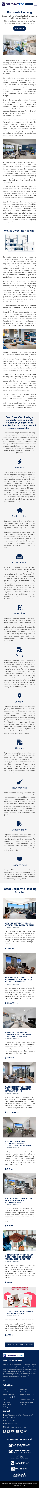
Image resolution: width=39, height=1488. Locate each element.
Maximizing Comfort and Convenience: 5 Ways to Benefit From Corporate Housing (18, 1034)
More (4, 1380)
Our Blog (5, 1407)
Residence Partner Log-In (27, 1394)
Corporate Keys (7, 1397)
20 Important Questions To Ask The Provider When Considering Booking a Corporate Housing (19, 1257)
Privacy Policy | (32, 1483)
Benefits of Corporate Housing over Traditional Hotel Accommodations (19, 1200)
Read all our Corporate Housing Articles (19, 1344)
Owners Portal (24, 1392)
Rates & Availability (8, 1394)
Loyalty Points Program (26, 1402)
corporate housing (30, 1364)
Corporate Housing (12, 927)
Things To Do (23, 1389)
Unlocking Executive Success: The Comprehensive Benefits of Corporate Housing (18, 1089)
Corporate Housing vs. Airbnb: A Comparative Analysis (19, 1313)
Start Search (19, 28)
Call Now (29, 4)
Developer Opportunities (27, 1399)
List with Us (23, 1397)
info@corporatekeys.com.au (15, 1427)
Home (4, 1389)
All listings (22, 1485)
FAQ (4, 1399)
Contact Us (23, 1404)
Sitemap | (16, 1485)
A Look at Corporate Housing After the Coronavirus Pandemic (19, 924)
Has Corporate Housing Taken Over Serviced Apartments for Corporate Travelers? (18, 980)
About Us (5, 1392)
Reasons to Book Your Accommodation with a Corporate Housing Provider (18, 1144)
